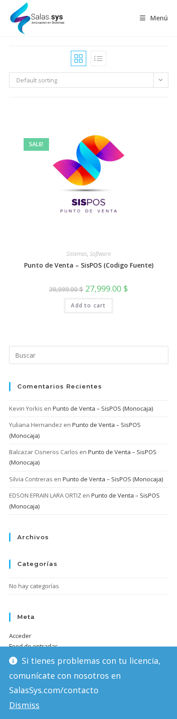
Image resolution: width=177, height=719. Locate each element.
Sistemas (76, 254)
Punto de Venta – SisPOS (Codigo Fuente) (88, 265)
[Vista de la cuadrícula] (78, 58)
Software (100, 254)
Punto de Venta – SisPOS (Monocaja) (103, 408)
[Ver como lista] (98, 58)
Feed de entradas (33, 646)
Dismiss (24, 705)
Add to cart (88, 305)
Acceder (20, 636)
